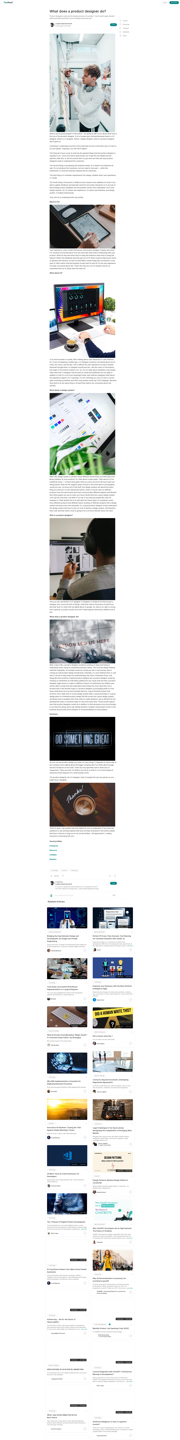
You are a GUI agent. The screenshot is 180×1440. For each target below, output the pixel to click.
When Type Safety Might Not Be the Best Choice (62, 1416)
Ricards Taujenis (56, 1429)
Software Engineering (55, 932)
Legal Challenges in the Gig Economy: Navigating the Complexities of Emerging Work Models (112, 1130)
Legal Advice (98, 1124)
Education (51, 1123)
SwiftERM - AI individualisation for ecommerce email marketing (111, 1292)
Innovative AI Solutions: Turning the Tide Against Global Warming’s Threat (64, 1129)
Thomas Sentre (55, 1186)
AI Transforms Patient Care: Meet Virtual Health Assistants (67, 1270)
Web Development (99, 932)
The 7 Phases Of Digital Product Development (66, 1222)
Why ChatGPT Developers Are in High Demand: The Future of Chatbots (112, 1229)
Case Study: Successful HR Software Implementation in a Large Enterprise (62, 988)
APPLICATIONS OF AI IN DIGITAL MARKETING (65, 1369)
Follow (113, 24)
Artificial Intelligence (99, 1032)
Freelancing (74, 870)
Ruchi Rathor (101, 1043)
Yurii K (99, 950)
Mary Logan (54, 1233)
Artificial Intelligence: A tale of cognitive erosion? (110, 1423)
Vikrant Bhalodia (56, 951)
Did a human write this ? (103, 1036)
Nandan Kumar (101, 1192)
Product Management (100, 1324)
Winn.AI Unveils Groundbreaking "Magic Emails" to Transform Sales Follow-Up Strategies (67, 1036)
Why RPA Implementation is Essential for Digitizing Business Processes (64, 1082)
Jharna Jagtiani (101, 1092)
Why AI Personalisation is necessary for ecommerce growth (109, 1279)
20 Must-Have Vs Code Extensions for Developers (63, 1175)
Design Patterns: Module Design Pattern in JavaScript (110, 1181)
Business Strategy (99, 1075)
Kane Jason (100, 1385)
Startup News (55, 1045)
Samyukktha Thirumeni (58, 1333)
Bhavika (53, 999)
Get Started (174, 2)
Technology (54, 870)
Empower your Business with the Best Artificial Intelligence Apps (112, 987)
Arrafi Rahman (55, 1138)
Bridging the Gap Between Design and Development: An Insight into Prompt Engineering (63, 938)
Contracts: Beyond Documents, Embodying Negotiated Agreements (110, 1081)
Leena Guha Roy (101, 1435)
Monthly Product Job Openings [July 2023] (111, 1328)
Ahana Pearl (100, 1000)
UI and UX (64, 870)
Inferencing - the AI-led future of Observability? (61, 1320)
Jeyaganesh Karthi (57, 1379)
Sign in (165, 2)
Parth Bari (100, 1242)
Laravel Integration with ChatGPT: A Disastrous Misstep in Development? (112, 1373)
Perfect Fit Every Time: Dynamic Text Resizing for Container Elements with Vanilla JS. (112, 937)
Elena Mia (54, 1091)
